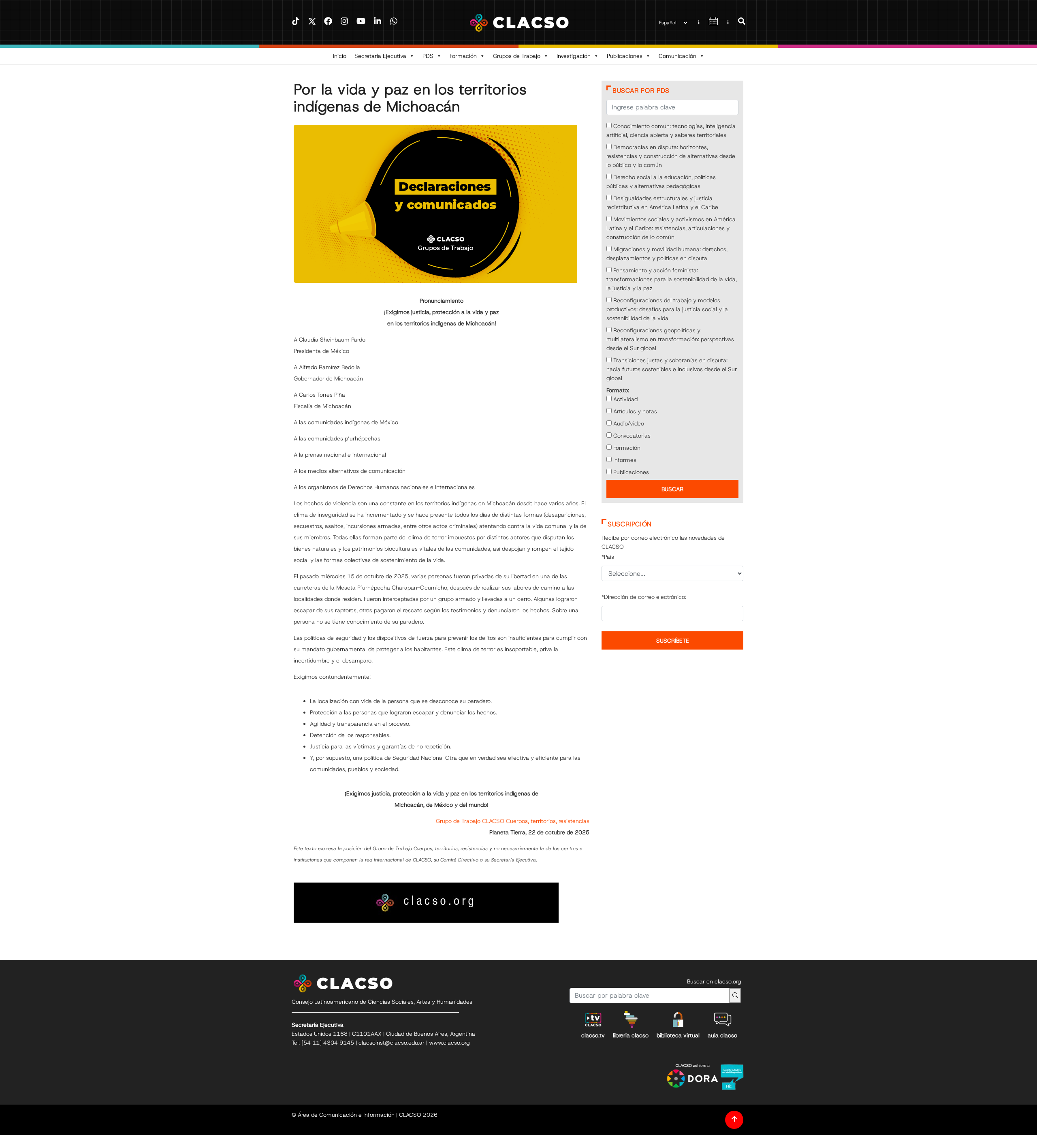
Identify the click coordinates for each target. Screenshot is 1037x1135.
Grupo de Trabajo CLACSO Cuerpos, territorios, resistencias (512, 821)
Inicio (339, 56)
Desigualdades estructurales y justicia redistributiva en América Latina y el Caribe (662, 203)
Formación (463, 56)
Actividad (625, 399)
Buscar (672, 489)
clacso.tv (593, 1035)
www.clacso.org (449, 1042)
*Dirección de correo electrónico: (644, 597)
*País (608, 556)
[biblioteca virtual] (678, 1019)
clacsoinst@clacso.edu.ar (391, 1042)
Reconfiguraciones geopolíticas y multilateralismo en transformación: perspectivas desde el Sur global (670, 339)
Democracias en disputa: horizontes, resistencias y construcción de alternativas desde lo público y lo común (670, 156)
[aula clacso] (723, 1019)
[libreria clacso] (631, 1019)
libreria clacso (631, 1035)
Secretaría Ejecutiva (380, 56)
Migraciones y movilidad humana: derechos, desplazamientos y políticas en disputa (667, 254)
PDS (427, 56)
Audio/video (628, 423)
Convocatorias (631, 435)
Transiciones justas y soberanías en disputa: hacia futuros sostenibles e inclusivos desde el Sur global (671, 369)
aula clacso (722, 1035)
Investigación (574, 56)
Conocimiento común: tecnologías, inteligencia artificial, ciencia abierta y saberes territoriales (671, 130)
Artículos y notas (634, 411)
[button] (741, 22)
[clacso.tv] (593, 1019)
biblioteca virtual (678, 1035)
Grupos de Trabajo (516, 56)
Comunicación (677, 56)
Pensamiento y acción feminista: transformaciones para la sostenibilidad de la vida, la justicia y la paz (671, 279)
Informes (624, 460)
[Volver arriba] (734, 1120)
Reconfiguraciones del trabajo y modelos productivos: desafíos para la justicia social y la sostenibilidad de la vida (667, 309)
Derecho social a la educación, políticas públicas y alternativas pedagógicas (661, 181)
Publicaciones (624, 56)
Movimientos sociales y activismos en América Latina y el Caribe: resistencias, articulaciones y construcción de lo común (671, 228)
